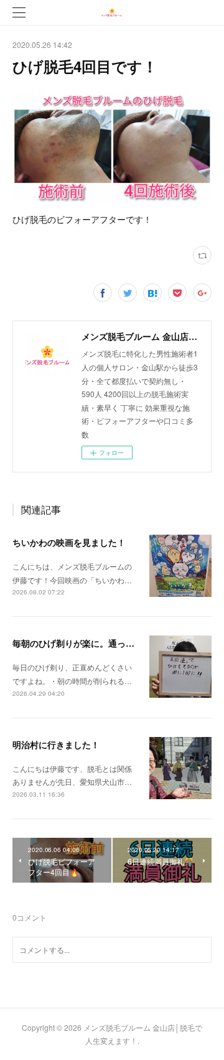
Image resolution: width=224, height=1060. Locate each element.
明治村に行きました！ (56, 744)
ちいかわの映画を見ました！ (69, 542)
